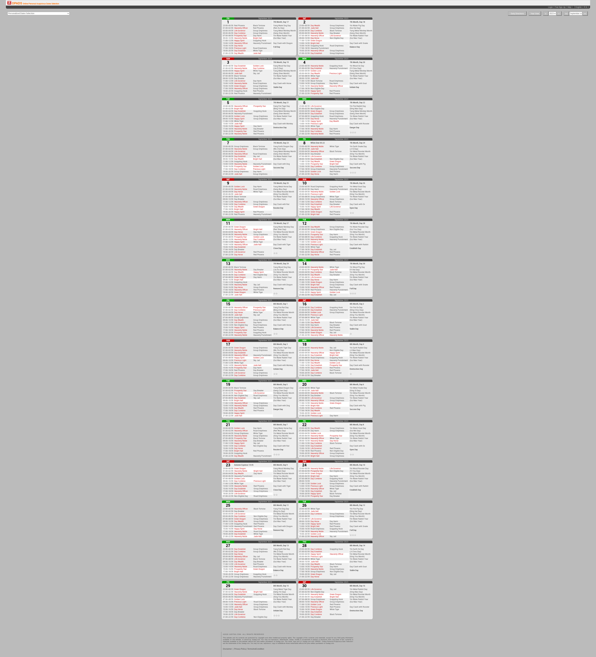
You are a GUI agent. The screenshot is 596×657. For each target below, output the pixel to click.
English (579, 7)
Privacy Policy (240, 649)
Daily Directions (517, 13)
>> (585, 13)
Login (550, 7)
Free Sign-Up (560, 7)
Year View (535, 13)
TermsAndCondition (255, 649)
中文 (585, 7)
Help (569, 7)
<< (566, 13)
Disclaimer (227, 649)
